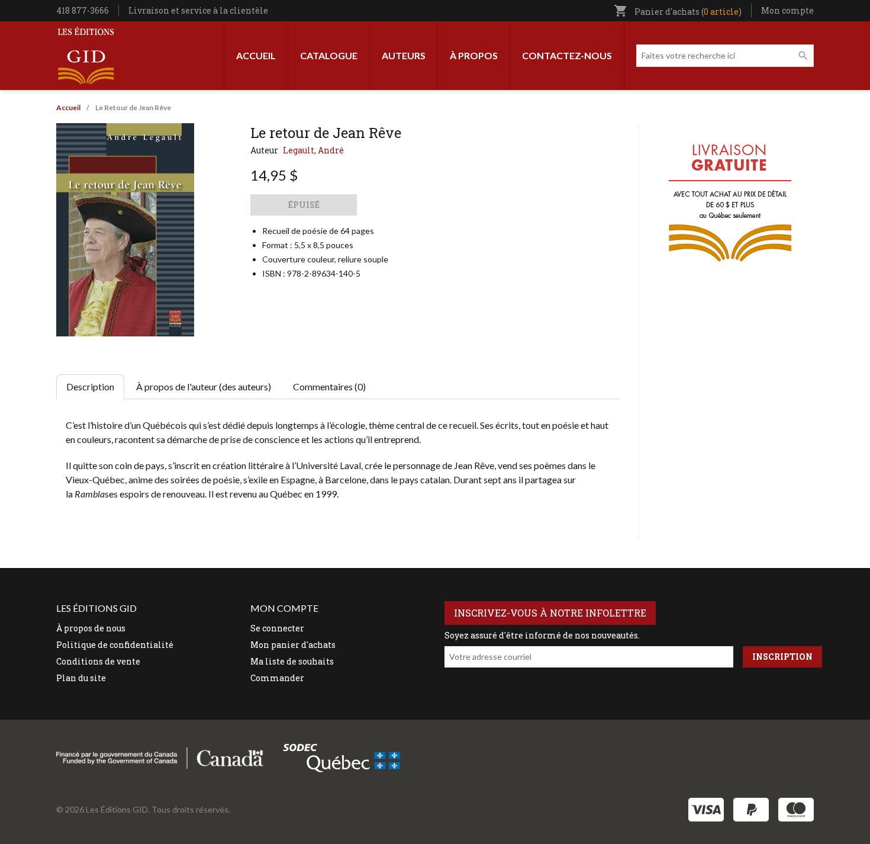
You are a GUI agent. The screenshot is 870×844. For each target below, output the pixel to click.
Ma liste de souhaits (292, 661)
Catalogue (328, 55)
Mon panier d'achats (293, 644)
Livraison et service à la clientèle (198, 10)
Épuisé (304, 204)
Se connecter (277, 628)
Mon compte (787, 10)
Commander (277, 677)
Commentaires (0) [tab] (329, 386)
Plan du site (81, 677)
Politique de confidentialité (114, 644)
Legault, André (313, 150)
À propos (474, 55)
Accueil (256, 55)
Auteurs (404, 55)
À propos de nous (90, 628)
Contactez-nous (567, 55)
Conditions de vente (98, 661)
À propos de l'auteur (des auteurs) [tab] (203, 386)
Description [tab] (90, 386)
